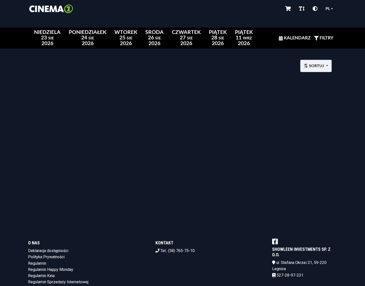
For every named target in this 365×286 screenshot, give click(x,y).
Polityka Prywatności (46, 257)
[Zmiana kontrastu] (315, 8)
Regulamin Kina (41, 275)
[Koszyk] (288, 8)
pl (328, 9)
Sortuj (316, 66)
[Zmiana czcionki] (302, 8)
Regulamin (37, 263)
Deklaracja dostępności (48, 250)
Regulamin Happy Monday (50, 269)
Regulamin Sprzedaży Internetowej (58, 282)
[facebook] (275, 241)
